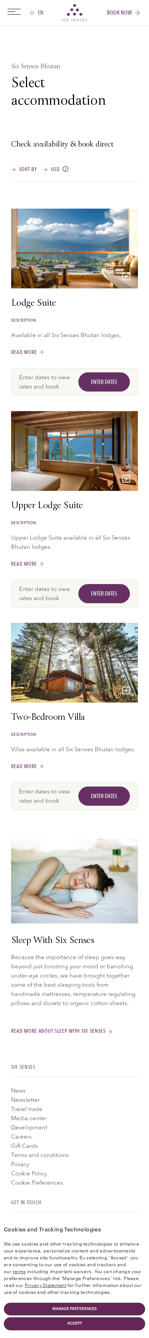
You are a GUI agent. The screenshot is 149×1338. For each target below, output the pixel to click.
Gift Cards (24, 1146)
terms (19, 1270)
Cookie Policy (29, 1173)
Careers (21, 1137)
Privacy (20, 1164)
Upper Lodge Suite (47, 506)
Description (23, 320)
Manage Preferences (74, 1309)
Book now (119, 13)
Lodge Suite (33, 304)
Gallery (126, 276)
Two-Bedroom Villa (48, 718)
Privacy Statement (45, 1284)
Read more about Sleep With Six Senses (58, 1031)
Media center (29, 1118)
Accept (74, 1323)
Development (29, 1127)
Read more (24, 352)
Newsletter (25, 1100)
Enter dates (104, 382)
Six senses (74, 12)
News (18, 1090)
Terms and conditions (40, 1155)
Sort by (28, 169)
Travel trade (26, 1109)
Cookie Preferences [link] (37, 1183)
